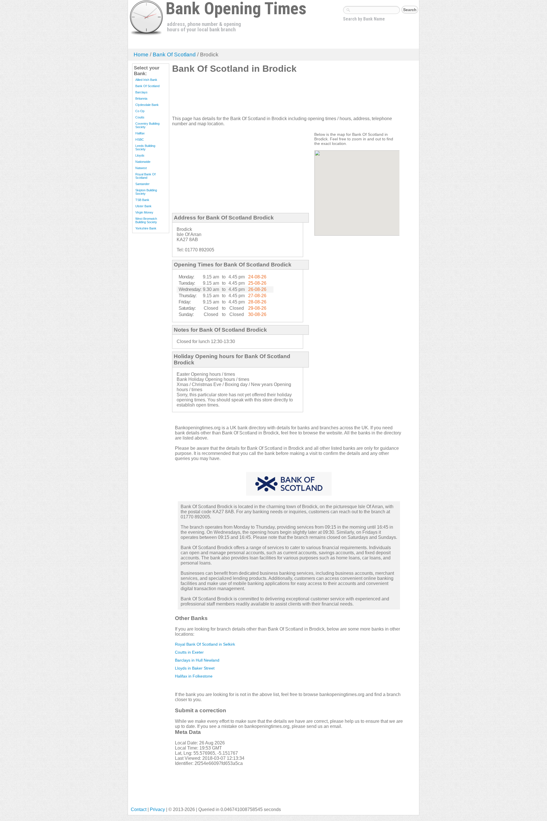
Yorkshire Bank (145, 228)
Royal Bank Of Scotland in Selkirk (205, 644)
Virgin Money (144, 212)
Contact (138, 809)
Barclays (141, 92)
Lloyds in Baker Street (195, 668)
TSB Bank (142, 200)
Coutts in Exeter (189, 652)
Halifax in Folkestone (194, 676)
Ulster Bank (143, 206)
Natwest (141, 168)
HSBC (139, 139)
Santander (142, 184)
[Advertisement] (275, 97)
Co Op (139, 111)
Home (141, 55)
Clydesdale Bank (147, 104)
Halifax (140, 133)
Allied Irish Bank (146, 79)
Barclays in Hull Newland (197, 660)
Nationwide (142, 161)
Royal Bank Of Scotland (145, 176)
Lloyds (139, 155)
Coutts (139, 117)
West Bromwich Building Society (146, 220)
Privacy (157, 809)
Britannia (141, 98)
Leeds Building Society (145, 147)
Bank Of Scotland (174, 55)
